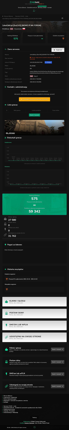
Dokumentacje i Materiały (11, 412)
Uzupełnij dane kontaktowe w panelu (36, 99)
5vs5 (31, 76)
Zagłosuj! (59, 50)
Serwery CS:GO (42, 7)
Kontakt (49, 7)
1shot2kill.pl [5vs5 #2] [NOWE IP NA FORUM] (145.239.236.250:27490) (22, 18)
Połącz (49, 62)
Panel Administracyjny (10, 399)
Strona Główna (22, 7)
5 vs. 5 (35, 76)
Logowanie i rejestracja (10, 397)
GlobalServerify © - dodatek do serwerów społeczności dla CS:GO (23, 407)
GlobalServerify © (32, 7)
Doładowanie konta (9, 409)
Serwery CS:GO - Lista (21, 16)
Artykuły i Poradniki (9, 411)
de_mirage (32, 65)
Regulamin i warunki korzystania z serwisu (16, 400)
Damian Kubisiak (29, 423)
